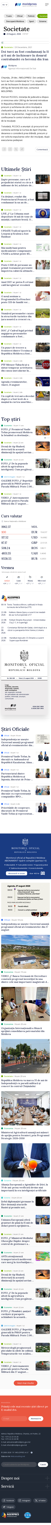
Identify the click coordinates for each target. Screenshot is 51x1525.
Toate (9, 16)
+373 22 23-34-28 (11, 1437)
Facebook (4, 149)
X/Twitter (16, 149)
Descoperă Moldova (15, 21)
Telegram (22, 149)
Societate (17, 29)
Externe (42, 21)
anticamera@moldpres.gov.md (18, 1442)
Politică (31, 16)
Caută (43, 1464)
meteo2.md (21, 572)
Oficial (20, 16)
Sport (31, 21)
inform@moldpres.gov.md (17, 1445)
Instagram (10, 149)
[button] (45, 437)
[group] (25, 430)
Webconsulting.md (18, 1456)
